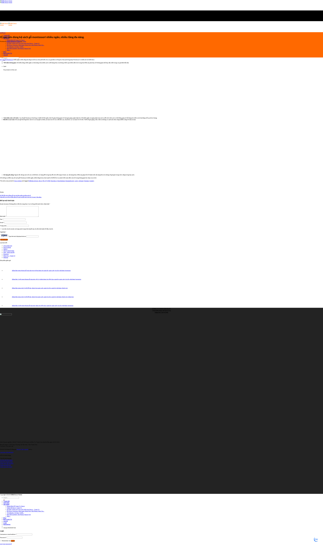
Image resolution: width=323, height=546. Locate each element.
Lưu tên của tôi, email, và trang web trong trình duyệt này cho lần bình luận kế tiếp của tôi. (27, 229)
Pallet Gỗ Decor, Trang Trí (14, 508)
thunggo (86, 181)
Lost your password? (6, 544)
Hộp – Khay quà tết (8, 252)
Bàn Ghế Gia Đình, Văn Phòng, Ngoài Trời (19, 48)
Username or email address (8, 534)
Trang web (3, 225)
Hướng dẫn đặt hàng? (6, 460)
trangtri (91, 181)
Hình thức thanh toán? (6, 461)
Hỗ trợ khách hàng (8, 250)
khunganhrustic (69, 181)
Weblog (5, 257)
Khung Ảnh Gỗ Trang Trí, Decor (16, 40)
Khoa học (6, 254)
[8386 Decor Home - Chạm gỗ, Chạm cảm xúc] (6, 1)
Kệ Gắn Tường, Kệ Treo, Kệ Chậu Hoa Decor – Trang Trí (23, 43)
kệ (46, 181)
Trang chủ (6, 35)
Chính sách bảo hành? (6, 467)
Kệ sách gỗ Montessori (6, 59)
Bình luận (3, 216)
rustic (76, 181)
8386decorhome (33, 181)
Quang (24, 41)
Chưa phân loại (7, 245)
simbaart (81, 181)
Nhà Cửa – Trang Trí (9, 256)
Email (2, 222)
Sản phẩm (6, 504)
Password (3, 537)
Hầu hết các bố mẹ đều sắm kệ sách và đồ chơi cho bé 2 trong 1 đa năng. (21, 197)
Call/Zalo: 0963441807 (7, 452)
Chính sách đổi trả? (5, 465)
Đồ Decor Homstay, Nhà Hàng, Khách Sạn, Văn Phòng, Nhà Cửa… (25, 45)
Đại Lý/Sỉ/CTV (7, 53)
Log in (12, 540)
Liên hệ (5, 55)
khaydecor (54, 181)
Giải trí (5, 249)
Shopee (19, 449)
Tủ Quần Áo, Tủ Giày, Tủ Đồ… (15, 47)
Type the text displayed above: (17, 236)
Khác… (9, 50)
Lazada (26, 449)
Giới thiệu (6, 503)
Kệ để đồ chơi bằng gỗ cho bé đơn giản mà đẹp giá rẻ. (15, 195)
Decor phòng (2, 32)
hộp (43, 181)
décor (40, 181)
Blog (4, 52)
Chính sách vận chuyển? (6, 463)
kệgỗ (48, 181)
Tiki (22, 449)
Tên (1, 219)
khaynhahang (61, 181)
